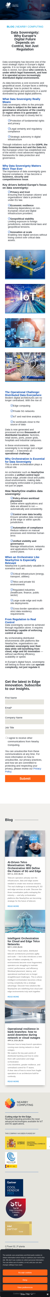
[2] (25, 347)
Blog (21, 874)
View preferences (25, 1287)
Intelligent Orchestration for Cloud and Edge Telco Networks (24, 941)
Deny (25, 1280)
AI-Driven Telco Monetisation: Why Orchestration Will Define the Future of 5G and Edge (24, 867)
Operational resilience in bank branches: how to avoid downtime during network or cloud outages (24, 1033)
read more (13, 906)
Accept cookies (25, 1272)
